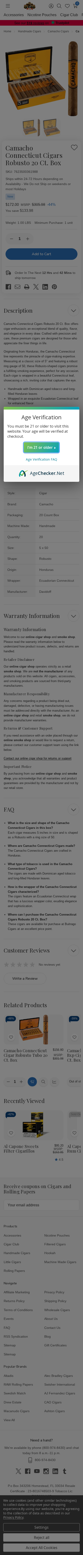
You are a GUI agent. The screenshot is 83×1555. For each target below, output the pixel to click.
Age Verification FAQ (41, 459)
